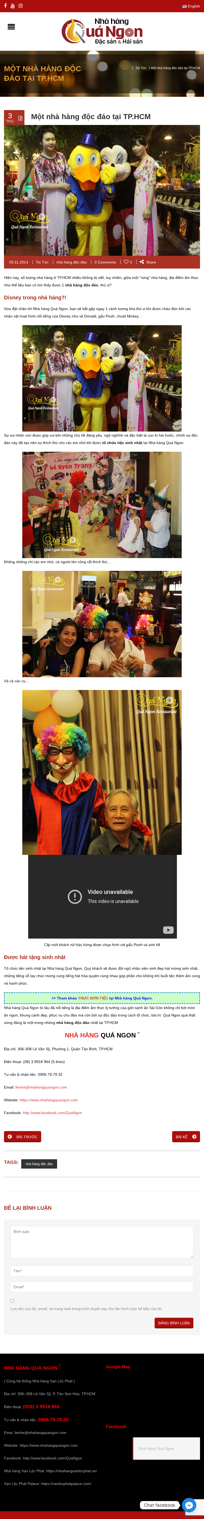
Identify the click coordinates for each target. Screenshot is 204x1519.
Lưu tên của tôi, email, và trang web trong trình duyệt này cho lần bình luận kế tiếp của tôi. (87, 1309)
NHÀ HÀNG (82, 1035)
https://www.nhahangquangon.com (49, 1100)
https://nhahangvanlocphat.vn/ (71, 1471)
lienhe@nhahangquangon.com (41, 1087)
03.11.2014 (18, 262)
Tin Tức (140, 68)
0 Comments (105, 262)
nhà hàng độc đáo (71, 262)
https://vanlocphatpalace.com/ (66, 1484)
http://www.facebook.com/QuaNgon (52, 1113)
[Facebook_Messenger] (189, 1505)
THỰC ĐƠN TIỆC (93, 998)
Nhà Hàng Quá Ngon (156, 1448)
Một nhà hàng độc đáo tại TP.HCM (91, 116)
